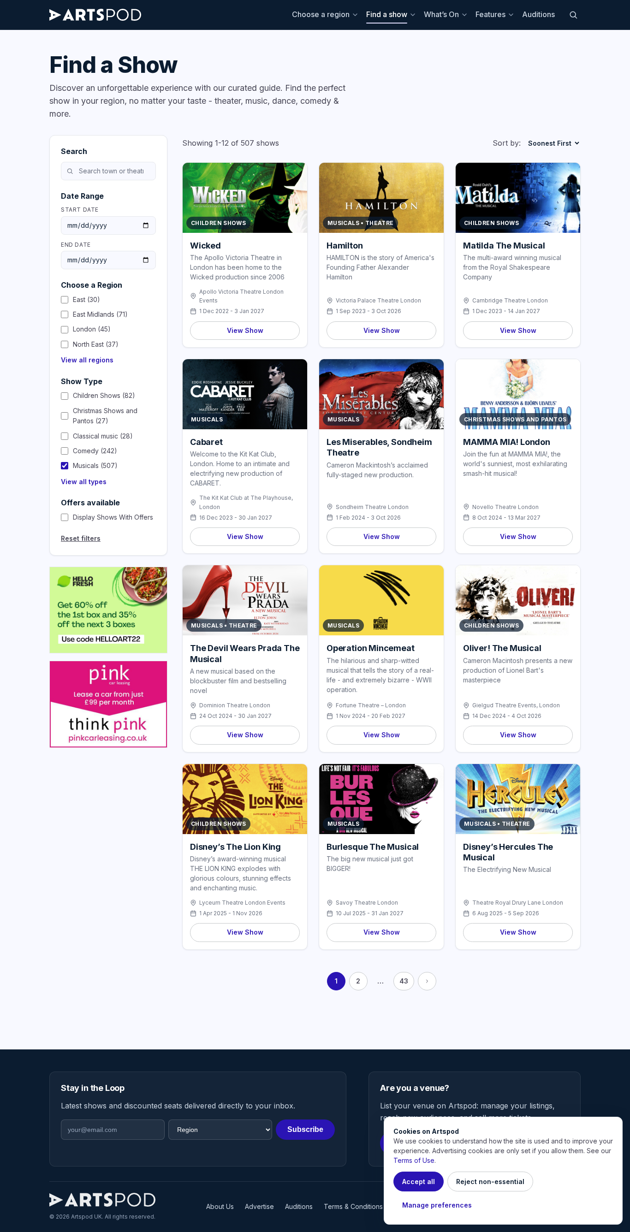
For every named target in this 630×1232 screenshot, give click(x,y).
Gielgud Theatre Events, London (516, 705)
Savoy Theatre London (367, 902)
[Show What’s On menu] (466, 14)
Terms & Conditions (353, 1206)
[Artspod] (102, 1200)
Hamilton (345, 245)
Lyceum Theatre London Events (242, 902)
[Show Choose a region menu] (356, 14)
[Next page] (427, 981)
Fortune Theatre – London (371, 705)
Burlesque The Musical (373, 847)
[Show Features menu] (512, 14)
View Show (245, 330)
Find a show (386, 14)
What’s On (441, 14)
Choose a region (321, 14)
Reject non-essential (490, 1181)
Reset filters (81, 538)
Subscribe (305, 1129)
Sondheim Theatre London (372, 506)
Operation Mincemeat (371, 648)
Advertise (259, 1206)
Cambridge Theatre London (510, 300)
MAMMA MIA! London (506, 442)
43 (403, 981)
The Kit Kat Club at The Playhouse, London (246, 502)
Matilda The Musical (504, 245)
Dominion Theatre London (234, 705)
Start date (80, 209)
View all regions (87, 360)
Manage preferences (437, 1205)
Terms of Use (413, 1160)
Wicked (205, 245)
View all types (84, 482)
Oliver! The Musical (502, 648)
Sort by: (507, 143)
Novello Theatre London (505, 506)
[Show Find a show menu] (414, 14)
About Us (220, 1206)
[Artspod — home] (95, 15)
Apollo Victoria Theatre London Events (241, 296)
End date (76, 244)
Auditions (538, 14)
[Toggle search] (573, 14)
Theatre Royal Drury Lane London (517, 902)
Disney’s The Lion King (235, 847)
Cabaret (206, 442)
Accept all (418, 1181)
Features (490, 14)
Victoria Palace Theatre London (378, 300)
